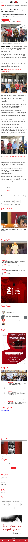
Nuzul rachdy (11, 504)
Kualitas (17, 504)
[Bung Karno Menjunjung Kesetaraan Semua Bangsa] (11, 447)
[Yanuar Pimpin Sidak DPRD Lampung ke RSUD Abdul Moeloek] (14, 33)
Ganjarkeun (23, 504)
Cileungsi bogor (16, 501)
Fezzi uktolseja (4, 504)
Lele (21, 501)
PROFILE (8, 190)
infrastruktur (6, 204)
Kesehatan (18, 201)
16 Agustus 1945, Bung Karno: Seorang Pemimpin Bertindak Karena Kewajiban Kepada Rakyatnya (12, 266)
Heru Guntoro (7, 21)
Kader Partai (17, 204)
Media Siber (3, 492)
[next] (25, 221)
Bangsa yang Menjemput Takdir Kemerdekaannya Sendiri (13, 270)
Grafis (2, 486)
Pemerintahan (5, 19)
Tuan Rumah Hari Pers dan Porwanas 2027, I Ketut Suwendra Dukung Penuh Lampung (17, 398)
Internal (2, 480)
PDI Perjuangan (7, 201)
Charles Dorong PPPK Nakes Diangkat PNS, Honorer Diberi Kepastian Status (17, 384)
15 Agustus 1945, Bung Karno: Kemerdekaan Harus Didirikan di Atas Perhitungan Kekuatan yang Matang (12, 274)
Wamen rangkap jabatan (6, 501)
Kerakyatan (3, 478)
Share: (2, 195)
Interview (3, 482)
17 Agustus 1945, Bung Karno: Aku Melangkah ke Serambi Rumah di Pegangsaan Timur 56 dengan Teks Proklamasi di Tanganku (14, 256)
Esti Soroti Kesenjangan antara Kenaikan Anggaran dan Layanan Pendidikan (16, 388)
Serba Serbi (3, 484)
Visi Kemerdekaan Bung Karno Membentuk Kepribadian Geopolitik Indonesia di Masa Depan (13, 262)
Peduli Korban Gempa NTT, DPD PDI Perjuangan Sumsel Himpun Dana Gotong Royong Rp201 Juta (16, 393)
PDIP (13, 201)
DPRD (12, 204)
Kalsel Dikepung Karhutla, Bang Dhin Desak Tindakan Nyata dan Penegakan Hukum (17, 403)
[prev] (2, 317)
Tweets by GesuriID (5, 410)
